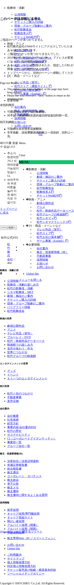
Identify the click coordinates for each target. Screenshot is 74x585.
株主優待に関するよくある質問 (27, 495)
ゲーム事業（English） (28, 93)
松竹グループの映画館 (51, 214)
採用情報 (20, 118)
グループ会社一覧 (18, 446)
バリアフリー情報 (18, 307)
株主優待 (13, 491)
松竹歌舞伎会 (23, 29)
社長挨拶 (13, 419)
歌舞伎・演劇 (37, 169)
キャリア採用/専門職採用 (23, 513)
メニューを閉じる (30, 279)
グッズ (11, 370)
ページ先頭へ (8, 227)
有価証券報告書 (17, 464)
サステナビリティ (18, 434)
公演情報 (20, 14)
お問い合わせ (23, 125)
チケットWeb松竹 (25, 37)
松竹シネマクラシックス (52, 222)
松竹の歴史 (14, 431)
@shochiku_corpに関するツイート (21, 531)
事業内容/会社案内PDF (21, 427)
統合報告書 (14, 468)
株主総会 (13, 479)
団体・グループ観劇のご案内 (33, 25)
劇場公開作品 (45, 203)
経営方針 (13, 423)
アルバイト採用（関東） (23, 525)
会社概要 (13, 415)
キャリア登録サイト (20, 517)
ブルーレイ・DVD (19, 337)
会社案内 (20, 107)
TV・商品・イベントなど (44, 225)
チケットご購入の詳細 (28, 22)
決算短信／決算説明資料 (23, 461)
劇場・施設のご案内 (50, 176)
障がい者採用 (15, 521)
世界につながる (17, 352)
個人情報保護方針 (18, 562)
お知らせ (20, 122)
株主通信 (13, 472)
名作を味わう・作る (20, 348)
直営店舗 (13, 401)
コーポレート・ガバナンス (24, 476)
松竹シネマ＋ (45, 218)
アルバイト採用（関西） (23, 528)
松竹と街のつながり (20, 393)
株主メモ (13, 487)
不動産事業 (44, 255)
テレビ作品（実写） (27, 82)
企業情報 (34, 244)
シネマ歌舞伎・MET (20, 292)
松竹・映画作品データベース (55, 210)
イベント (13, 374)
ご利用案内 (14, 554)
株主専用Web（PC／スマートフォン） (31, 538)
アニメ (41, 206)
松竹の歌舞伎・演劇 (20, 288)
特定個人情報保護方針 (21, 566)
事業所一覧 (14, 442)
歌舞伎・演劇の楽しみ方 (23, 284)
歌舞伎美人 (21, 33)
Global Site (32, 273)
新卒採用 (13, 509)
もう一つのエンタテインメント (27, 378)
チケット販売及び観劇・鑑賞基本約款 (31, 569)
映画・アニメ (37, 199)
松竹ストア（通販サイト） (31, 86)
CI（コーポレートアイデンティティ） (31, 438)
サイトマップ (15, 558)
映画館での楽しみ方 (20, 344)
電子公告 (13, 483)
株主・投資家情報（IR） (52, 252)
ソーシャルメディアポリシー (26, 573)
